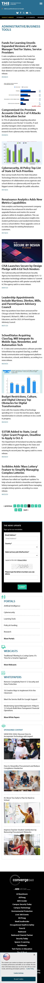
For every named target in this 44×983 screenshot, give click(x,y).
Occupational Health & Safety (22, 925)
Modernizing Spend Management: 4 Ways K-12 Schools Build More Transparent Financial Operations (21, 708)
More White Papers (12, 717)
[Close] (34, 954)
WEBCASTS (11, 651)
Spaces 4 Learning (22, 942)
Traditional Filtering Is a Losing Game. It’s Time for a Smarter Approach (20, 656)
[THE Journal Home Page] (11, 3)
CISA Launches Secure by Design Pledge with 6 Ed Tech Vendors (22, 267)
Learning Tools (10, 619)
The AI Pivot (22, 952)
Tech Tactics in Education (22, 949)
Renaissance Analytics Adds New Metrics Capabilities (22, 200)
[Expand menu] (41, 4)
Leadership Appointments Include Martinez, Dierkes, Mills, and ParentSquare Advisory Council (21, 302)
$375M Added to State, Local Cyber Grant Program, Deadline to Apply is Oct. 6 (21, 435)
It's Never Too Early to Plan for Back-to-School (19, 799)
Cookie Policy (30, 969)
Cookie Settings (18, 973)
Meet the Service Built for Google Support (20, 699)
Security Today (22, 938)
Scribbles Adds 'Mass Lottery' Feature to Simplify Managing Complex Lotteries (20, 469)
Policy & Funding (10, 625)
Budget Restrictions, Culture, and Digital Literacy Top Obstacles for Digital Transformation (19, 401)
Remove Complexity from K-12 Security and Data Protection (21, 682)
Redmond (22, 931)
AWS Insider (22, 901)
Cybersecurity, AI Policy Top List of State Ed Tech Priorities (21, 169)
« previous (8, 506)
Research (7, 631)
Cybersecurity (9, 612)
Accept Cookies (18, 979)
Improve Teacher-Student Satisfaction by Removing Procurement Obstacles (20, 831)
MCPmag (22, 918)
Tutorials (20, 17)
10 (20, 510)
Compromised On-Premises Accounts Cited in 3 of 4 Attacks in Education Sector (21, 113)
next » (25, 510)
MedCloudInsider (22, 921)
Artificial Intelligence (12, 606)
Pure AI (22, 928)
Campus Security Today (22, 904)
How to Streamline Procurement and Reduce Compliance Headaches (22, 767)
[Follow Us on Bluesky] (17, 13)
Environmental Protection (22, 911)
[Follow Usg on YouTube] (27, 13)
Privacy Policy (22, 560)
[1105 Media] (22, 889)
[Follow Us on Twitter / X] (24, 13)
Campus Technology (22, 907)
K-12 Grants (30, 17)
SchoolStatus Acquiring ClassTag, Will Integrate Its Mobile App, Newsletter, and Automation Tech (19, 340)
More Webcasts (10, 664)
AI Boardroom (22, 894)
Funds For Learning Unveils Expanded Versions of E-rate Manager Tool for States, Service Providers (22, 47)
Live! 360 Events (22, 914)
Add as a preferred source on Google (14, 9)
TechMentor (22, 945)
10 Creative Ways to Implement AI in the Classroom (20, 691)
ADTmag (22, 897)
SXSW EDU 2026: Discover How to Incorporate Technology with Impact (18, 735)
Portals (9, 601)
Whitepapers (12, 677)
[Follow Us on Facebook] (21, 13)
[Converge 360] (22, 880)
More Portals (9, 638)
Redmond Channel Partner (22, 935)
